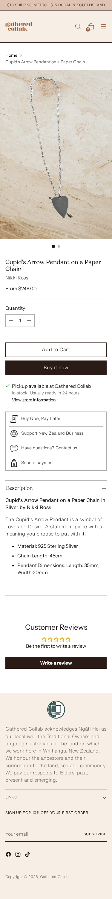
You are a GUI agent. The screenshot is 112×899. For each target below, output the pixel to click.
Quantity (15, 308)
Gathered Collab (54, 877)
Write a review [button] (56, 663)
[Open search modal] (78, 26)
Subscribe (95, 834)
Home (11, 55)
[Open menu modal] (103, 26)
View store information (34, 400)
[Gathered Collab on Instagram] (18, 855)
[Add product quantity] (29, 321)
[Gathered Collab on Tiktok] (28, 855)
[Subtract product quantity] (11, 321)
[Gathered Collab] (18, 26)
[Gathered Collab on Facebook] (9, 855)
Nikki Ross (16, 278)
